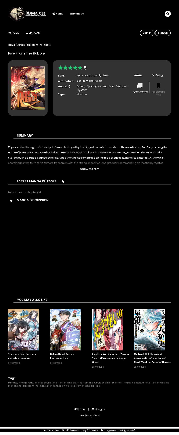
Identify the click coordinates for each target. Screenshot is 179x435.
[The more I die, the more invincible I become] (23, 329)
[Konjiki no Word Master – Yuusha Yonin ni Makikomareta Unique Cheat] (107, 329)
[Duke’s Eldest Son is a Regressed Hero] (65, 329)
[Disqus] (89, 252)
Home (59, 13)
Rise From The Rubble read (85, 385)
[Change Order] (63, 181)
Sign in (147, 33)
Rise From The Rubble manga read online (46, 385)
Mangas (78, 13)
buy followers (90, 430)
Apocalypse (94, 86)
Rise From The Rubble (39, 44)
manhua (108, 86)
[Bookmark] (158, 86)
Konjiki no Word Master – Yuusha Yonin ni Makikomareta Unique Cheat (110, 358)
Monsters (122, 86)
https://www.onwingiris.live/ (118, 430)
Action (21, 44)
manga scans (43, 382)
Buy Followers (70, 430)
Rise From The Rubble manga (128, 382)
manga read (26, 382)
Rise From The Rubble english (94, 382)
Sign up (163, 33)
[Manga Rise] (28, 13)
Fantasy (12, 382)
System (82, 90)
